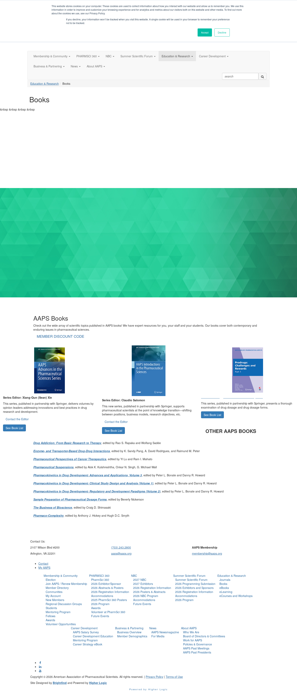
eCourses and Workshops (236, 596)
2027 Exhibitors (143, 584)
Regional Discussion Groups (64, 604)
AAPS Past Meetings (196, 648)
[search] (262, 76)
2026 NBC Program (145, 596)
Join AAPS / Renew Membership (66, 584)
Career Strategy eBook (87, 644)
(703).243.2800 (121, 547)
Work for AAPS (192, 640)
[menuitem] (65, 600)
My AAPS (44, 568)
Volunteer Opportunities (61, 624)
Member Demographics (132, 636)
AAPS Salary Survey (86, 632)
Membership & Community (61, 576)
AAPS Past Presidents (197, 652)
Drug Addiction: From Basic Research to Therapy (67, 443)
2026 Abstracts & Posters (107, 588)
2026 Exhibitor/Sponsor (106, 584)
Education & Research (44, 84)
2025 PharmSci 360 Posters (109, 600)
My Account (53, 596)
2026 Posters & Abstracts (149, 592)
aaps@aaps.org (121, 553)
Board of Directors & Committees (204, 636)
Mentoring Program (58, 612)
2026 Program (100, 604)
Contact (43, 563)
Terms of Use (174, 677)
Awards (50, 620)
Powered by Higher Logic (148, 689)
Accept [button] (205, 32)
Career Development (84, 628)
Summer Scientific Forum (189, 576)
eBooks (224, 588)
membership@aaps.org (207, 553)
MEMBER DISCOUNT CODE (60, 336)
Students (51, 608)
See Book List (14, 428)
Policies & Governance (197, 644)
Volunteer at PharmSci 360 (108, 612)
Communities (54, 592)
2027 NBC (139, 580)
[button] (52, 56)
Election (51, 580)
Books (223, 584)
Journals (224, 580)
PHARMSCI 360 (99, 576)
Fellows (50, 616)
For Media (157, 636)
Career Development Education (93, 636)
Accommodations (102, 596)
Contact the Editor (17, 419)
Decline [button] (222, 32)
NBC (134, 576)
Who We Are (191, 632)
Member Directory (57, 588)
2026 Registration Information (110, 592)
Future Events (100, 616)
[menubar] (65, 602)
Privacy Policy (154, 677)
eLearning (225, 592)
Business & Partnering (129, 628)
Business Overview (129, 632)
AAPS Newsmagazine (165, 632)
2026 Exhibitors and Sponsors (194, 588)
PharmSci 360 (100, 580)
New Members (55, 600)
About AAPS (189, 628)
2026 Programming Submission (195, 584)
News (152, 628)
